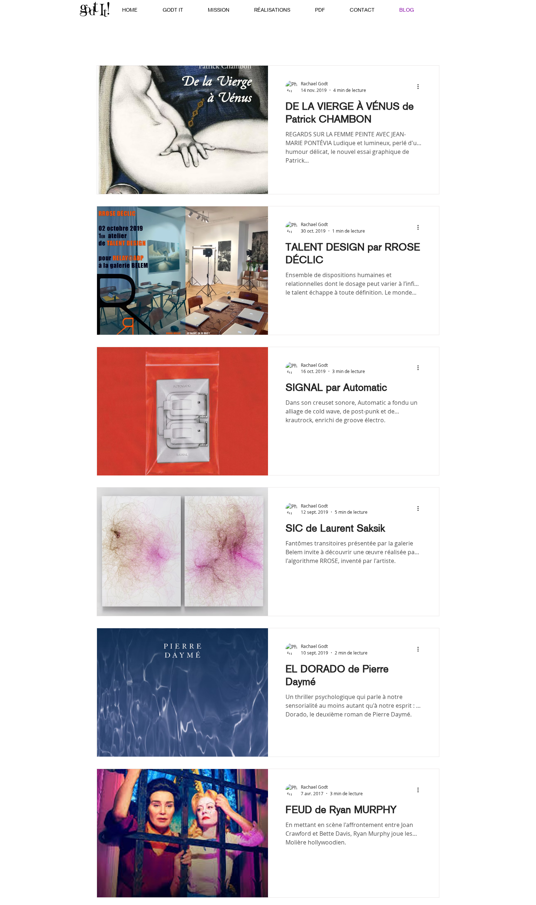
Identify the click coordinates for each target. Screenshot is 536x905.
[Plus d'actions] (420, 86)
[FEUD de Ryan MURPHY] (182, 833)
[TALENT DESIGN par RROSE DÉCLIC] (182, 270)
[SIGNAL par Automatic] (182, 411)
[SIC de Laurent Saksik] (182, 552)
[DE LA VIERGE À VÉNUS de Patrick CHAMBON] (182, 130)
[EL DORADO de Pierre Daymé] (182, 692)
